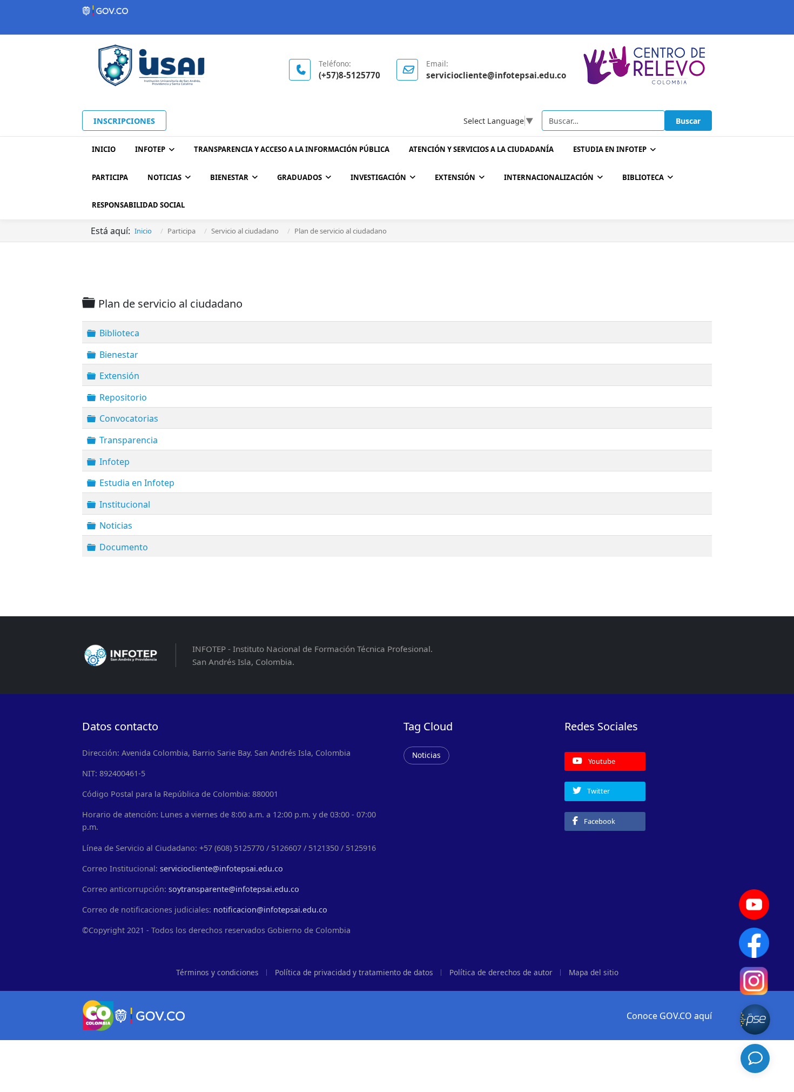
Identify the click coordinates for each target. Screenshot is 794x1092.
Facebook (598, 821)
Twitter (598, 791)
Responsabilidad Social (138, 205)
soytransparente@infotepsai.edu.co (234, 889)
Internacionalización (549, 177)
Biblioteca (119, 333)
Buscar (688, 121)
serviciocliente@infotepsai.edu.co (221, 868)
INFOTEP (150, 149)
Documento (123, 547)
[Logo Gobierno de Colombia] (397, 10)
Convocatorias (128, 418)
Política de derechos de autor (501, 972)
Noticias (164, 177)
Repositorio (123, 397)
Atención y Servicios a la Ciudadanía (481, 149)
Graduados (299, 177)
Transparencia (128, 440)
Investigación (378, 177)
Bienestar (229, 177)
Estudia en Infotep (136, 483)
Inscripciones (124, 121)
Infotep (114, 461)
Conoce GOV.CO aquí (669, 1016)
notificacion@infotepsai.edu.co (270, 909)
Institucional (124, 504)
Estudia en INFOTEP (610, 149)
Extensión (455, 177)
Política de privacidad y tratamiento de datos (354, 972)
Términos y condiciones (217, 972)
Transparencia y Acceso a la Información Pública (291, 149)
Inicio (104, 149)
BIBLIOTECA (643, 177)
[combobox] (603, 120)
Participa (110, 177)
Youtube (601, 761)
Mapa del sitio (593, 972)
